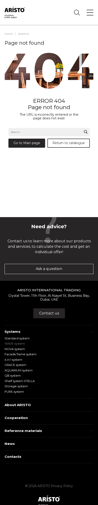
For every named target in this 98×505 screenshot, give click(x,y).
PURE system (14, 391)
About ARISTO (18, 405)
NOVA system (15, 349)
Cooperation (16, 418)
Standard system (17, 338)
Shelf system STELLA (20, 381)
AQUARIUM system (19, 370)
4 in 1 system (13, 359)
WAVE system (15, 343)
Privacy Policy (62, 486)
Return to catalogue (68, 143)
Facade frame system (20, 354)
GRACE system (15, 365)
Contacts (13, 456)
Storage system (16, 386)
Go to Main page (26, 143)
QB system (13, 375)
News (10, 443)
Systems (13, 331)
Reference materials (23, 431)
